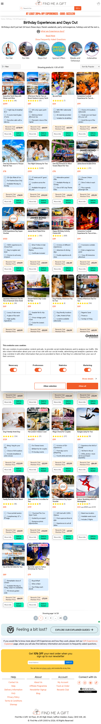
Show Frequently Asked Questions (50, 39)
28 (60, 618)
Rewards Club (63, 689)
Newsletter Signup (38, 689)
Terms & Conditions (13, 701)
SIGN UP (69, 662)
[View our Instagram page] (85, 683)
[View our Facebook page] (79, 683)
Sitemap (13, 704)
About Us (38, 682)
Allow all (82, 386)
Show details (87, 379)
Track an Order (62, 686)
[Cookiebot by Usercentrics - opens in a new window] (87, 336)
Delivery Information (13, 689)
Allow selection (50, 386)
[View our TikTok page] (96, 683)
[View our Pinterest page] (90, 683)
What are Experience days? (52, 31)
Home (3, 19)
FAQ (13, 693)
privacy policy (46, 668)
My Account (63, 682)
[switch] (38, 370)
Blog (38, 693)
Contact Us (13, 682)
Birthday (9, 19)
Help (13, 686)
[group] (9, 51)
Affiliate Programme (38, 686)
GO (78, 8)
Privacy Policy (13, 697)
